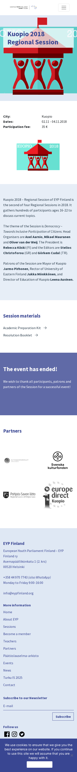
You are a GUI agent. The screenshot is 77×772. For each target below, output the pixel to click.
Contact (9, 685)
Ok (39, 764)
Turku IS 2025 (12, 677)
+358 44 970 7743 (15, 577)
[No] (72, 755)
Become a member (17, 634)
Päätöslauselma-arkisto (21, 656)
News (7, 670)
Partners (9, 648)
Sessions (9, 626)
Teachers (9, 641)
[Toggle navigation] (64, 8)
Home (7, 612)
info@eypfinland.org (18, 593)
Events (8, 663)
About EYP (10, 619)
